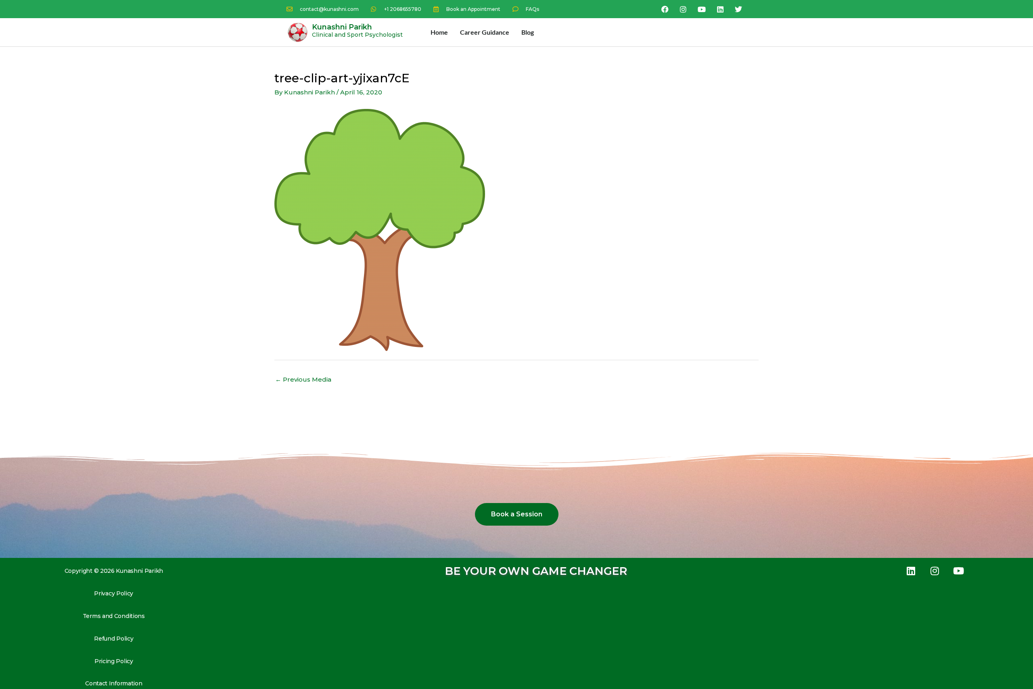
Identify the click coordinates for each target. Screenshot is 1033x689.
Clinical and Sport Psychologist (357, 34)
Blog (527, 32)
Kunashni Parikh (342, 27)
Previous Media (303, 379)
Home (439, 32)
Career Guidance (484, 32)
